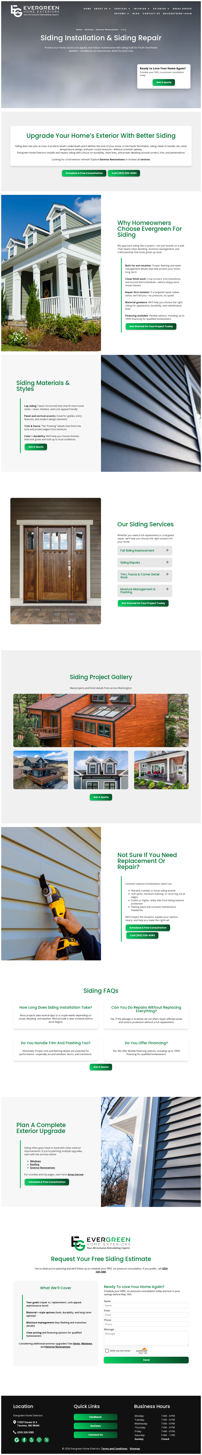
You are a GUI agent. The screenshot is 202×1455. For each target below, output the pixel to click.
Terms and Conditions (114, 1448)
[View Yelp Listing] (31, 1442)
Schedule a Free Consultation (84, 173)
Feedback (95, 1417)
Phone (107, 1320)
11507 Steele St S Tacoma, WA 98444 (28, 1424)
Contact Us (151, 13)
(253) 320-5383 (25, 1432)
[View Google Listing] (16, 1442)
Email (107, 1310)
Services (120, 8)
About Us (101, 8)
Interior (140, 8)
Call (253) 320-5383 (124, 173)
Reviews (120, 13)
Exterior (159, 8)
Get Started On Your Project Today (151, 326)
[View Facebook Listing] (24, 1442)
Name (107, 1301)
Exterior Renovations (107, 29)
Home (87, 8)
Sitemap (135, 1448)
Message (109, 1329)
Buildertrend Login (177, 13)
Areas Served (182, 8)
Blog (136, 13)
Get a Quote (163, 82)
